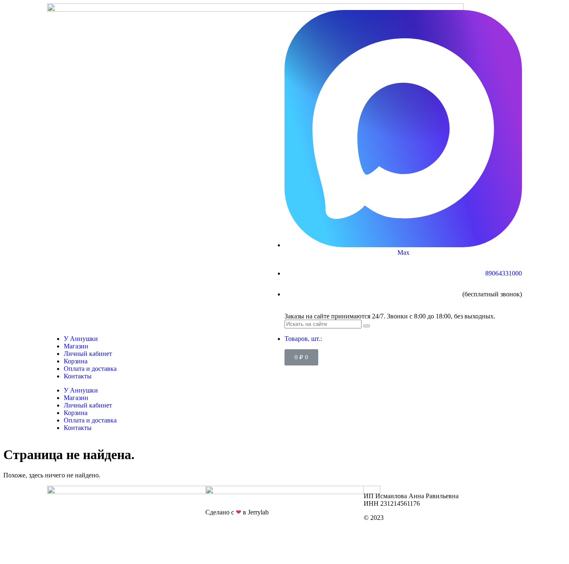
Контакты (78, 376)
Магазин (76, 346)
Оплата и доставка (90, 368)
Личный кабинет (88, 353)
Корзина (75, 361)
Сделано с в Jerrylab (237, 512)
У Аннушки (81, 338)
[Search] (366, 326)
